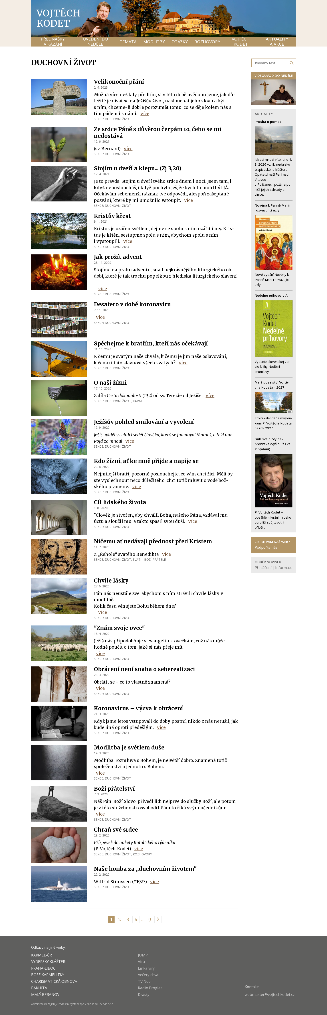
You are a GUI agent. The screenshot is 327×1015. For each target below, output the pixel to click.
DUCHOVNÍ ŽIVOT (118, 119)
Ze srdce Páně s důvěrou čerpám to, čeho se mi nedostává (157, 132)
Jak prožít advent (118, 257)
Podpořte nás (266, 547)
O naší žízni (110, 382)
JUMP (143, 955)
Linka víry (146, 968)
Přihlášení (263, 567)
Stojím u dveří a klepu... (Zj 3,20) (137, 168)
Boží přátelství (114, 788)
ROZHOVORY (142, 854)
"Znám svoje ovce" (119, 628)
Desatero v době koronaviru (132, 304)
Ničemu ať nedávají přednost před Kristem (153, 541)
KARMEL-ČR (41, 955)
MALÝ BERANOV (45, 994)
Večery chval (148, 974)
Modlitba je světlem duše (129, 747)
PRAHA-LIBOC (43, 968)
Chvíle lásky (111, 580)
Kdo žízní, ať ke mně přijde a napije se (146, 461)
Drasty (143, 994)
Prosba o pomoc (268, 121)
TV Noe (144, 981)
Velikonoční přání (119, 81)
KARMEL (139, 401)
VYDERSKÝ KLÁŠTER (48, 961)
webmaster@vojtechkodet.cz (270, 994)
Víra (141, 961)
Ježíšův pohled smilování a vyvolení (144, 421)
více (145, 113)
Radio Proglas (150, 987)
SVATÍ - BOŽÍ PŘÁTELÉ (149, 559)
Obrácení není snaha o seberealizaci (144, 669)
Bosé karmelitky (47, 974)
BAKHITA (39, 987)
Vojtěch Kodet (59, 18)
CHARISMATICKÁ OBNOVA (54, 981)
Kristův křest (112, 216)
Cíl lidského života (120, 502)
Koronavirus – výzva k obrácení (138, 708)
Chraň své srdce (116, 829)
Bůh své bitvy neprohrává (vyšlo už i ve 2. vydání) (273, 444)
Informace (283, 567)
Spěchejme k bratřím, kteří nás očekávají (151, 343)
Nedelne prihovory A (271, 295)
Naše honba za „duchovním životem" (145, 868)
